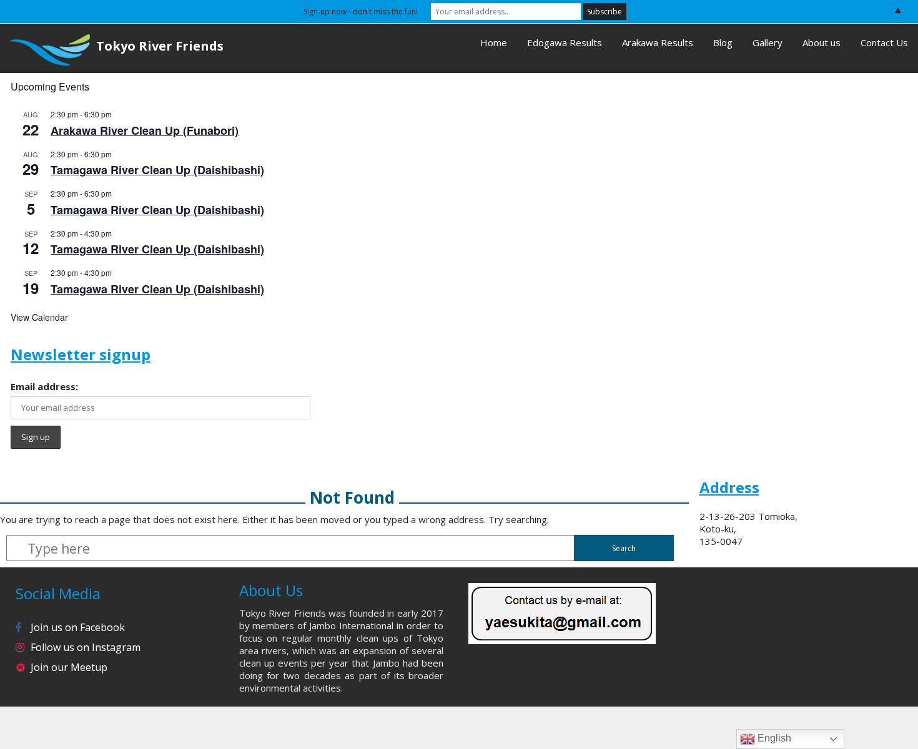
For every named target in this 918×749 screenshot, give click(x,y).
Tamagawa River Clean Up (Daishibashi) (157, 170)
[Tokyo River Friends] (45, 48)
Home (493, 42)
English (773, 738)
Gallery (767, 42)
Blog (723, 42)
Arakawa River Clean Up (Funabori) (145, 130)
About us (821, 42)
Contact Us (884, 42)
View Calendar (39, 317)
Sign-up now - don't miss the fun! (361, 11)
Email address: (44, 386)
